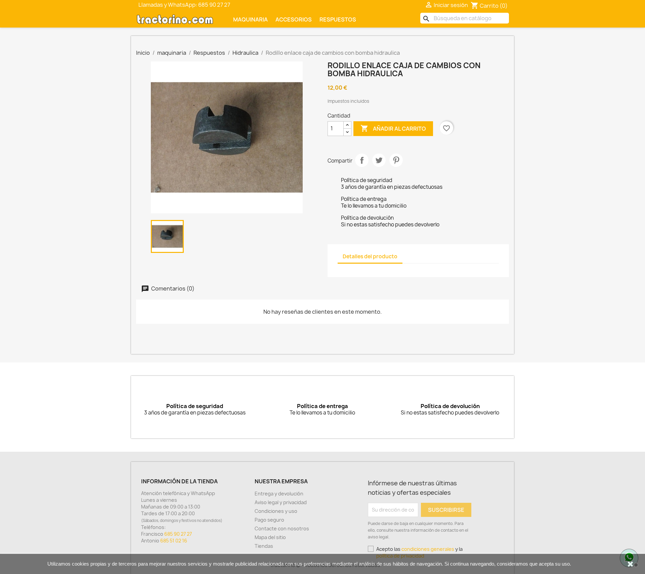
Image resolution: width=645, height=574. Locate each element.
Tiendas (264, 546)
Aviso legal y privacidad (281, 502)
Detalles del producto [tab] (370, 256)
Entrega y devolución (279, 493)
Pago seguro (269, 520)
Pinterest (396, 160)
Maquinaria (250, 19)
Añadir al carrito (393, 128)
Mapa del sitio (270, 537)
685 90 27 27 (178, 534)
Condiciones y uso (276, 511)
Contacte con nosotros (282, 528)
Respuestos (337, 19)
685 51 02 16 (173, 540)
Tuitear (379, 160)
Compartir (362, 160)
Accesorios (293, 19)
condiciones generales (427, 549)
